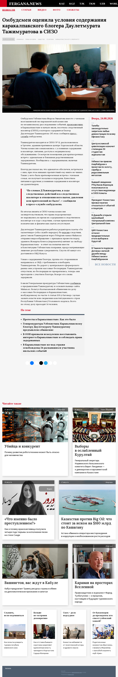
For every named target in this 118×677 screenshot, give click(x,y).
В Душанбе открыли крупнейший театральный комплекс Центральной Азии (103, 219)
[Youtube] (55, 363)
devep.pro (71, 674)
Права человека (30, 39)
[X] (27, 363)
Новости (8, 10)
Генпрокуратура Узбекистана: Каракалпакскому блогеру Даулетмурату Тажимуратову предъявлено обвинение (52, 326)
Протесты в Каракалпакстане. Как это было (49, 319)
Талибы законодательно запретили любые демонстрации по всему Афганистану (103, 131)
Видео (42, 10)
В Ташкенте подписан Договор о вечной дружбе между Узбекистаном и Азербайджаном (102, 254)
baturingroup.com (77, 672)
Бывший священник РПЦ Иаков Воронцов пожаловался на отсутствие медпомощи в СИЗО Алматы (103, 188)
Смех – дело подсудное (69, 614)
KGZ (72, 3)
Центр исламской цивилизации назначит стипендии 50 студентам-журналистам (103, 149)
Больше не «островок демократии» (41, 615)
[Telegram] (46, 363)
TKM (92, 3)
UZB (102, 3)
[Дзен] (41, 363)
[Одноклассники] (36, 363)
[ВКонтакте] (32, 363)
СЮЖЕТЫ (73, 10)
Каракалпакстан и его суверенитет (67, 39)
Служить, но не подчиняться (14, 614)
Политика (50, 39)
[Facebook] (50, 363)
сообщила (75, 283)
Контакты (8, 668)
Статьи (26, 10)
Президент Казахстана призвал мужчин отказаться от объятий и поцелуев (103, 204)
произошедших (75, 124)
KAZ (62, 3)
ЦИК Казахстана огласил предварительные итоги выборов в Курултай (100, 236)
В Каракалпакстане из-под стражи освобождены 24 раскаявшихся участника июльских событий (49, 347)
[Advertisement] (59, 385)
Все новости (105, 264)
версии (66, 232)
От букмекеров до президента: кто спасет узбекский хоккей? (103, 616)
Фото (56, 10)
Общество (41, 39)
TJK (82, 3)
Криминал (20, 39)
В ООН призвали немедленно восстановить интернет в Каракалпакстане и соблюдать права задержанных (52, 337)
